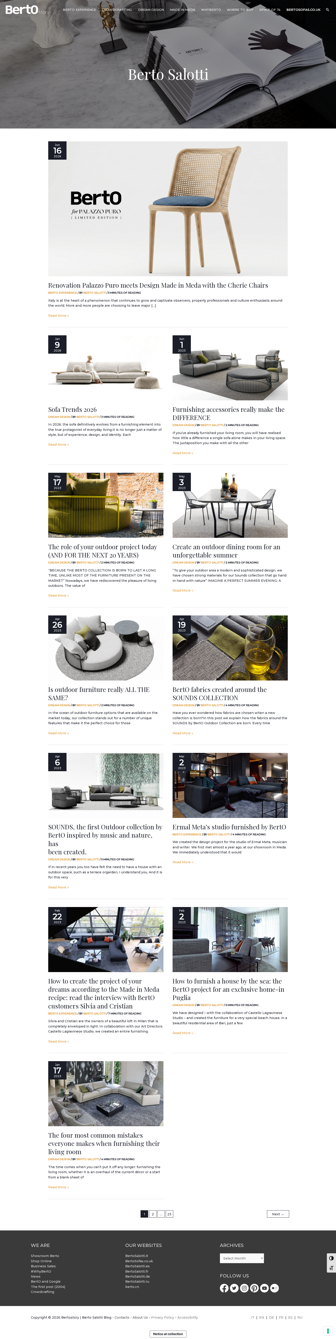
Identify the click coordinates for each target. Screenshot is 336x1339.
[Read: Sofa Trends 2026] (105, 367)
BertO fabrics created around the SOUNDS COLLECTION (220, 693)
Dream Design (59, 416)
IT (252, 1317)
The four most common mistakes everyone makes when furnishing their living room (104, 1143)
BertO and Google (46, 1281)
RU (299, 1317)
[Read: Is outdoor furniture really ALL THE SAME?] (105, 647)
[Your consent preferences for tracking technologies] (328, 1331)
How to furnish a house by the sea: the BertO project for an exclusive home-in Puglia (228, 989)
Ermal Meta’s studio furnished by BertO (229, 827)
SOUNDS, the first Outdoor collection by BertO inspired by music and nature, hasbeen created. (105, 839)
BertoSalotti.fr (136, 1271)
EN (261, 1317)
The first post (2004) (48, 1287)
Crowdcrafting (42, 1292)
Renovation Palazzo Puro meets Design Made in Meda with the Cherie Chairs (158, 285)
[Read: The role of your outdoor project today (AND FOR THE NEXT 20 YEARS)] (105, 505)
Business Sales (43, 1266)
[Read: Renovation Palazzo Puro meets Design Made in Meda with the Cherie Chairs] (168, 208)
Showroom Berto (45, 1256)
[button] (327, 10)
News (35, 1276)
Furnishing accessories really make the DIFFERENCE (229, 413)
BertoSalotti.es (137, 1266)
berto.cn (132, 1287)
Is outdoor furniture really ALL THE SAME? (99, 693)
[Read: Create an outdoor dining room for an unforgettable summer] (230, 505)
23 (169, 1214)
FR (281, 1317)
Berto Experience (62, 292)
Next (278, 1214)
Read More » (58, 315)
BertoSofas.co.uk (139, 1261)
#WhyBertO (41, 1271)
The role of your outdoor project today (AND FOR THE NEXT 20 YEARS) (102, 550)
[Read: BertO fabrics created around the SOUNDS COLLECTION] (230, 647)
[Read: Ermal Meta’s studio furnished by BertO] (230, 785)
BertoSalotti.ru (137, 1281)
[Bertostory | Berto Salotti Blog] (28, 9)
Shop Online (41, 1261)
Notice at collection (168, 1334)
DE (271, 1317)
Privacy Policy (162, 1317)
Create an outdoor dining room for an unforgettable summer (226, 550)
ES (290, 1317)
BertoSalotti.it (136, 1256)
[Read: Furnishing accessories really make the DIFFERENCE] (230, 367)
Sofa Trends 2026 (72, 409)
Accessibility (187, 1317)
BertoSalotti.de (137, 1276)
